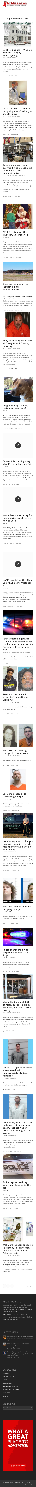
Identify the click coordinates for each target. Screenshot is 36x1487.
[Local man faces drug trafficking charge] (18, 780)
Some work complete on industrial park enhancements (16, 287)
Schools (5, 588)
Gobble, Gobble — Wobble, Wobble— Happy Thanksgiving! (18, 53)
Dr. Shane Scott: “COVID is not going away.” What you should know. (17, 111)
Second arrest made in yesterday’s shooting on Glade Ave (16, 697)
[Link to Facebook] (28, 1484)
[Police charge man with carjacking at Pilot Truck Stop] (18, 937)
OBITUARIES (6, 1393)
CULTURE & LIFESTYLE (9, 1376)
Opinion (14, 57)
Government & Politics (18, 175)
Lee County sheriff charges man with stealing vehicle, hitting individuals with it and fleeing (18, 845)
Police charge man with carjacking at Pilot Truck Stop (16, 952)
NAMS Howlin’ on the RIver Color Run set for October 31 (17, 583)
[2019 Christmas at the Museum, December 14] (18, 216)
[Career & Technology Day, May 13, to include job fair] (18, 445)
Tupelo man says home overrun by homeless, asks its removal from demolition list (17, 169)
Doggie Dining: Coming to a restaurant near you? (18, 407)
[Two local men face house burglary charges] (18, 890)
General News (16, 116)
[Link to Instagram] (31, 1484)
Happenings (6, 237)
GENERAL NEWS (7, 1383)
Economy (5, 292)
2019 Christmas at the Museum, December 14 (15, 233)
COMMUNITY (6, 1373)
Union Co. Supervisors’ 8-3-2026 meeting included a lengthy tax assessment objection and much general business (19, 1345)
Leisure (5, 410)
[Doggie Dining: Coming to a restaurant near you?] (18, 389)
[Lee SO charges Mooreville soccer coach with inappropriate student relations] (18, 1051)
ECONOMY (6, 1380)
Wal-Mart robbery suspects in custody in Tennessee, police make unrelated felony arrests (18, 1249)
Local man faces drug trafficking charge (14, 795)
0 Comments (18, 76)
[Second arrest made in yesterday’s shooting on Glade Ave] (18, 678)
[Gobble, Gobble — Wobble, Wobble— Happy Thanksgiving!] (18, 33)
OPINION (5, 1396)
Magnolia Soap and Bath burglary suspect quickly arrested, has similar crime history (17, 1006)
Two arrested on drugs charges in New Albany (15, 752)
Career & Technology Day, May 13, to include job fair (17, 462)
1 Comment (18, 543)
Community (6, 1190)
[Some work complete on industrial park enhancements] (18, 271)
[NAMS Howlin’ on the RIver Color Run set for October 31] (18, 564)
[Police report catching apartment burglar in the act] (18, 1166)
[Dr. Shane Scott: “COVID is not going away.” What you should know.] (18, 92)
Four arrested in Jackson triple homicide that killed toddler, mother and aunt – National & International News (18, 644)
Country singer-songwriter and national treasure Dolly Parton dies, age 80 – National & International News (20, 1353)
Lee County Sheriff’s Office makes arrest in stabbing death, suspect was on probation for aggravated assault (17, 1128)
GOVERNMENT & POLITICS (10, 1386)
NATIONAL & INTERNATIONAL (11, 1390)
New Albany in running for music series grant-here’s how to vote (17, 518)
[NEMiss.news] (15, 4)
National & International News (21, 652)
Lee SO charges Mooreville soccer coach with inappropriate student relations (17, 1071)
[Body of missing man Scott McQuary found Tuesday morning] (18, 324)
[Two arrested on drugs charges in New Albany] (18, 734)
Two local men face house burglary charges (17, 908)
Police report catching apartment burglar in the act (17, 1185)
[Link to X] (25, 1484)
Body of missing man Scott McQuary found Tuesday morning (17, 343)
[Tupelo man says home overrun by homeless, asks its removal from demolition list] (18, 149)
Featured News (7, 57)
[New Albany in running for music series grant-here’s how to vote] (18, 499)
